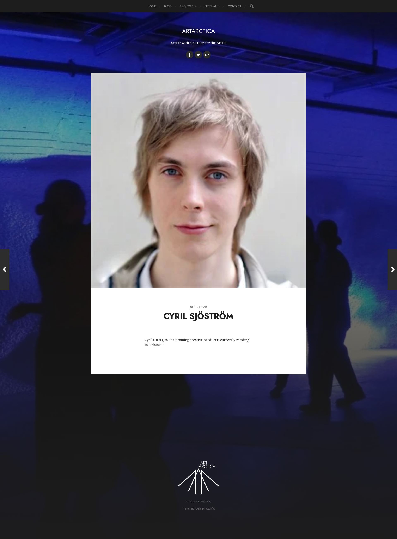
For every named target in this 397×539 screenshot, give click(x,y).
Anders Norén (205, 509)
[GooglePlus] (207, 54)
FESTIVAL (210, 6)
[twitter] (198, 54)
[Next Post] (392, 269)
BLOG (168, 6)
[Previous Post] (4, 269)
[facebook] (189, 54)
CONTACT (234, 6)
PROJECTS (186, 6)
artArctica (198, 31)
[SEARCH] (252, 6)
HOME (151, 6)
